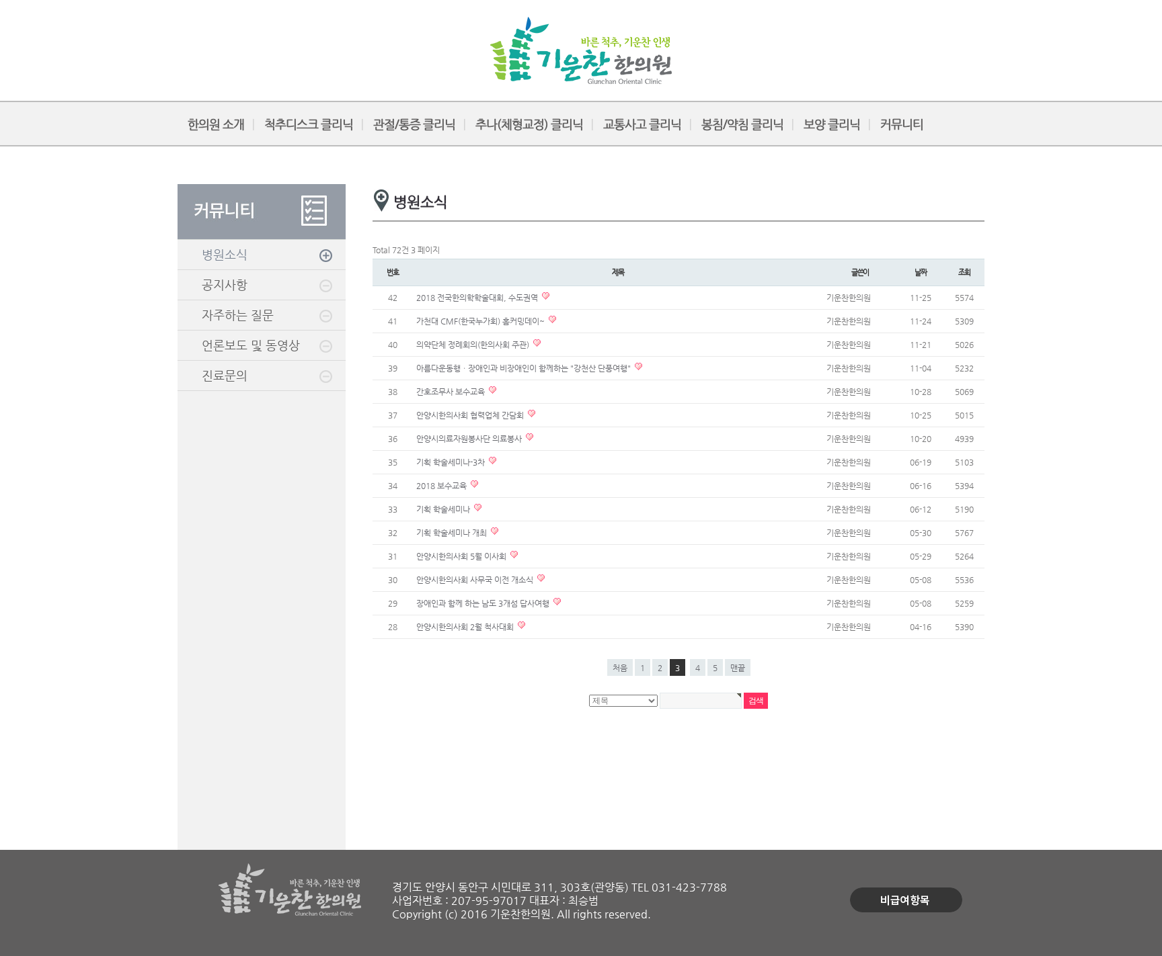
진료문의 (224, 375)
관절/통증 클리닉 (414, 124)
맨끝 (737, 667)
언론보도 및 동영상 (251, 345)
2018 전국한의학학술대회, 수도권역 (478, 297)
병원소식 (224, 254)
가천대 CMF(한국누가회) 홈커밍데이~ (481, 321)
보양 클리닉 (832, 124)
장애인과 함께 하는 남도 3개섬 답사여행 (483, 603)
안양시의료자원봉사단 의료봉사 (470, 438)
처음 (620, 667)
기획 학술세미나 (444, 509)
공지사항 (224, 284)
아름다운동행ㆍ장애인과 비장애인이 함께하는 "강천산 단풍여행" (524, 368)
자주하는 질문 (238, 315)
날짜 (921, 272)
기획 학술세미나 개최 (452, 532)
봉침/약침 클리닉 (742, 124)
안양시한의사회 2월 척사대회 (466, 627)
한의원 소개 (216, 124)
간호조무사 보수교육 (451, 391)
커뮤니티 (901, 124)
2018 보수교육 (442, 485)
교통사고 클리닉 (642, 124)
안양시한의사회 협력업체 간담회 (471, 415)
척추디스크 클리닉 (308, 124)
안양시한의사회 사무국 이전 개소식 (475, 579)
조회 (964, 272)
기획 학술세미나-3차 (451, 462)
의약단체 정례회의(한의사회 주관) (473, 344)
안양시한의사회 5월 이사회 (462, 556)
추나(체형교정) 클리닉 (529, 124)
